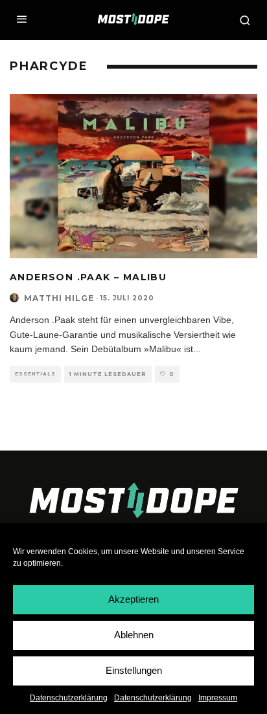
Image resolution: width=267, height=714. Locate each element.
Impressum (217, 697)
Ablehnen (134, 634)
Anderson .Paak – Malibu (88, 277)
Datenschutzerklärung (69, 697)
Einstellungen (134, 670)
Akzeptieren (133, 599)
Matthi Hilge (59, 298)
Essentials (35, 374)
